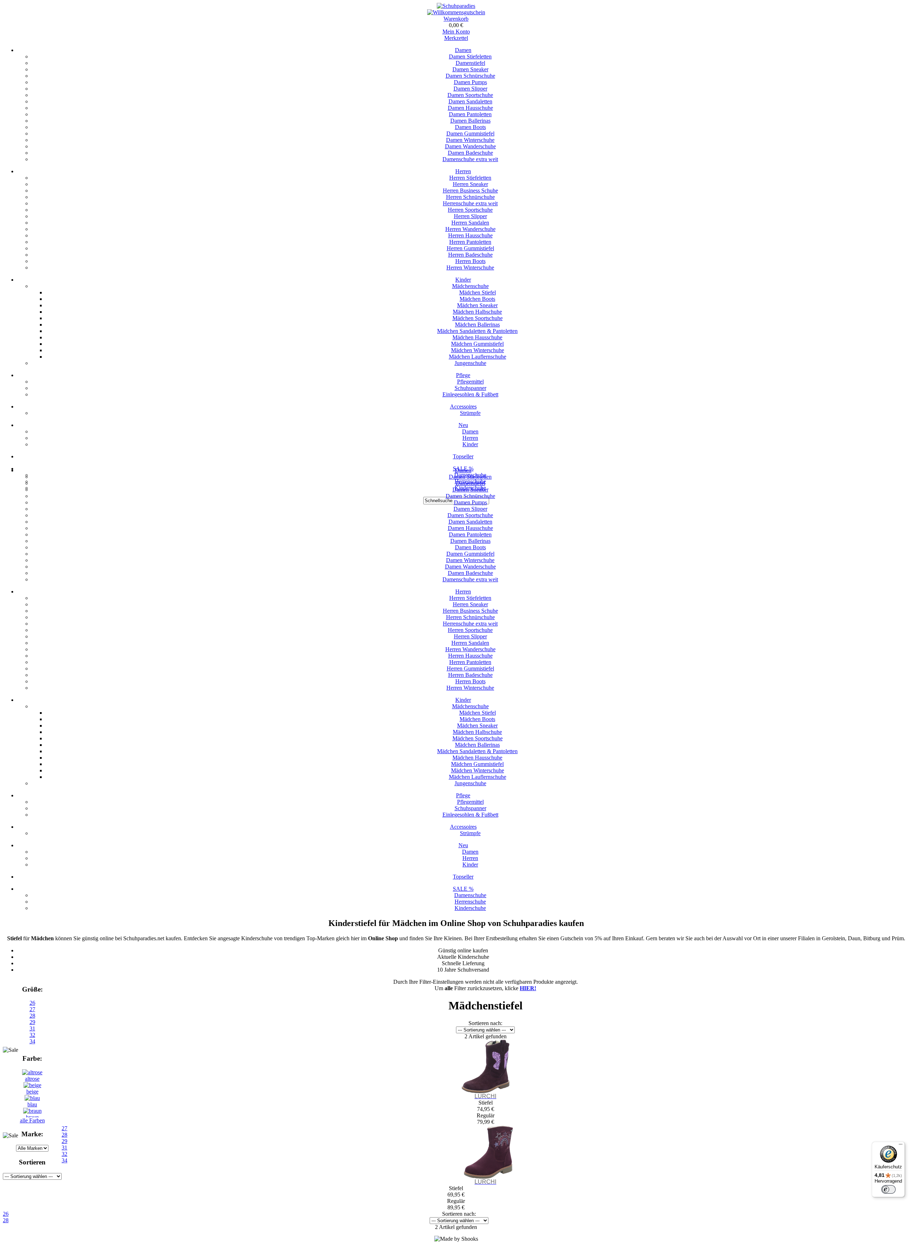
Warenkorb (456, 19)
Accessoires (463, 406)
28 (32, 1016)
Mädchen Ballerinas (477, 324)
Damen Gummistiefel (470, 133)
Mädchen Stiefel (477, 292)
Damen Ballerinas (470, 121)
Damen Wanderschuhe (470, 146)
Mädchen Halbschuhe (477, 312)
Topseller (463, 456)
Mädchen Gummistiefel (477, 344)
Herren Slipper (470, 216)
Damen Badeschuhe (470, 153)
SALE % (463, 889)
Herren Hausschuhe (470, 235)
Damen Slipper (470, 89)
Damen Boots (470, 127)
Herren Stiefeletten (470, 178)
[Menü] (900, 1146)
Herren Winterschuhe (470, 267)
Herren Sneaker (470, 184)
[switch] (888, 1189)
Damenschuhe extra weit (470, 159)
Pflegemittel (470, 382)
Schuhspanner (470, 388)
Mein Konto (456, 32)
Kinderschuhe (470, 908)
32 (32, 1035)
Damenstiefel (470, 63)
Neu (463, 425)
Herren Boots (470, 261)
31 (32, 1028)
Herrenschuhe (470, 902)
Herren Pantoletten (470, 242)
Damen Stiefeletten (470, 56)
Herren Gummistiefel (470, 248)
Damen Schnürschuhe (470, 76)
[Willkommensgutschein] (456, 12)
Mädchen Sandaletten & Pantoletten (477, 331)
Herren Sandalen (470, 223)
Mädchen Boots (477, 299)
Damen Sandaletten (470, 101)
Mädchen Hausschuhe (477, 337)
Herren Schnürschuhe (470, 197)
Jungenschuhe (470, 363)
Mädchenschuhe (470, 286)
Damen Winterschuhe (470, 140)
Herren (463, 171)
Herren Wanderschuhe (470, 229)
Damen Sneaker (470, 69)
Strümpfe (470, 413)
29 (32, 1022)
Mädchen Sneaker (477, 305)
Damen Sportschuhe (470, 95)
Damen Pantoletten (470, 114)
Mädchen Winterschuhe (477, 350)
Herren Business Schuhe (470, 190)
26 (32, 1003)
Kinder (463, 280)
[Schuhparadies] (456, 6)
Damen (463, 50)
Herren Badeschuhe (470, 255)
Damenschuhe (470, 895)
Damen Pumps (470, 82)
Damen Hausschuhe (470, 108)
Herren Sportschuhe (470, 210)
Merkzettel (456, 38)
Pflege (463, 375)
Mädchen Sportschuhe (477, 318)
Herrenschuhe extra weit (470, 203)
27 (32, 1009)
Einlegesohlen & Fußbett (470, 394)
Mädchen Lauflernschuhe (477, 357)
